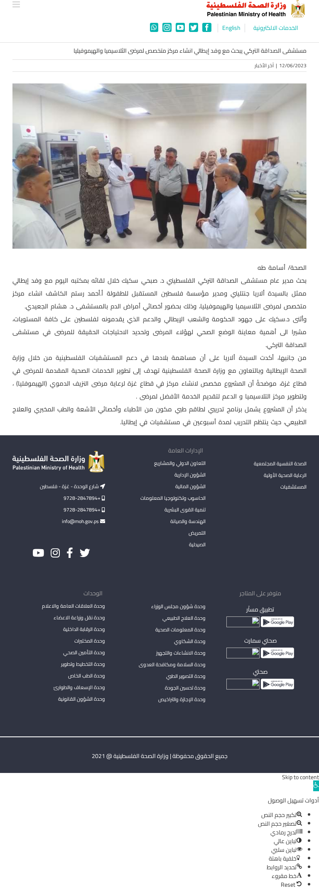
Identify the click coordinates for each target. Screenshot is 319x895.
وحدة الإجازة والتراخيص (182, 699)
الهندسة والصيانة (188, 521)
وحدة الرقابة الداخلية (84, 629)
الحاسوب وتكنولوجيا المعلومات (173, 498)
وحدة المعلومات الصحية (180, 629)
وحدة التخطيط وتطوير (83, 664)
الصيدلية (197, 544)
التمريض (197, 533)
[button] (316, 785)
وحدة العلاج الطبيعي (184, 618)
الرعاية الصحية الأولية (285, 475)
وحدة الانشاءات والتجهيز (181, 653)
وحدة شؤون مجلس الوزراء (178, 607)
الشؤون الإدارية (190, 474)
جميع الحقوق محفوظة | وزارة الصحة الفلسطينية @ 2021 (160, 756)
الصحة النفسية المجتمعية (280, 464)
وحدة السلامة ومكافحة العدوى (172, 664)
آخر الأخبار (264, 65)
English (231, 28)
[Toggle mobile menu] (16, 4)
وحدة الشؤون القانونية (81, 699)
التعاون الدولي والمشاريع (180, 463)
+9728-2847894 (83, 498)
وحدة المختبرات (89, 641)
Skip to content (300, 777)
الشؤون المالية (190, 486)
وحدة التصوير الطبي (186, 676)
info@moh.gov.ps (81, 521)
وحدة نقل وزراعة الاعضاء (79, 617)
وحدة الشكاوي (190, 641)
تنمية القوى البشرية (185, 509)
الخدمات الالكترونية (275, 28)
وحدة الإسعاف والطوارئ (79, 687)
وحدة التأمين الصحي (84, 652)
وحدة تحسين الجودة (185, 687)
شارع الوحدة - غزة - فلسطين (70, 486)
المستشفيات (293, 487)
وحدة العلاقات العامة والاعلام (73, 606)
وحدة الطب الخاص (86, 675)
